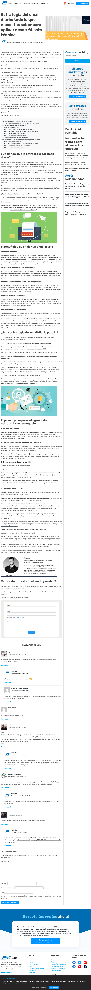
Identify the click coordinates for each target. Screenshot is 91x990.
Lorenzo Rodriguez (14, 774)
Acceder (71, 3)
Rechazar (44, 987)
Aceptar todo (54, 987)
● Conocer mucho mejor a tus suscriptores (19, 129)
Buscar (77, 61)
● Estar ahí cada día (11, 127)
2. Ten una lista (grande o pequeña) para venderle (21, 144)
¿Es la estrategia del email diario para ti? (15, 137)
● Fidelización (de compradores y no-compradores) (21, 131)
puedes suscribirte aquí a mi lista (37, 550)
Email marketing (34, 964)
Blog (52, 960)
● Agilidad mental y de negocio (15, 135)
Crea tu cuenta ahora (78, 96)
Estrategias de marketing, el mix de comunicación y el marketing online (77, 186)
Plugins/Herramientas (58, 964)
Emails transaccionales (36, 968)
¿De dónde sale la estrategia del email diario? (17, 121)
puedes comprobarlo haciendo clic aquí (23, 210)
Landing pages (34, 970)
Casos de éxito (56, 970)
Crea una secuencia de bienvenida (17, 462)
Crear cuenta (83, 3)
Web (2, 892)
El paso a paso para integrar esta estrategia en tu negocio (21, 140)
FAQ (52, 962)
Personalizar (35, 987)
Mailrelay (14, 671)
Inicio (10, 3)
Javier (9, 725)
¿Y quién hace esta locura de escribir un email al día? (22, 123)
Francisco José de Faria (19, 688)
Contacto (44, 3)
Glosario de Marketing (58, 968)
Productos (17, 3)
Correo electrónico (7, 888)
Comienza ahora (45, 941)
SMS (30, 966)
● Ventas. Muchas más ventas (14, 133)
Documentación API (57, 966)
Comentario (5, 861)
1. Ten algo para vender (12, 142)
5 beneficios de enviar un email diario (14, 125)
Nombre (4, 883)
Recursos (34, 3)
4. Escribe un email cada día (14, 148)
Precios (27, 3)
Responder (5, 665)
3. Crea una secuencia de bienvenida (17, 146)
